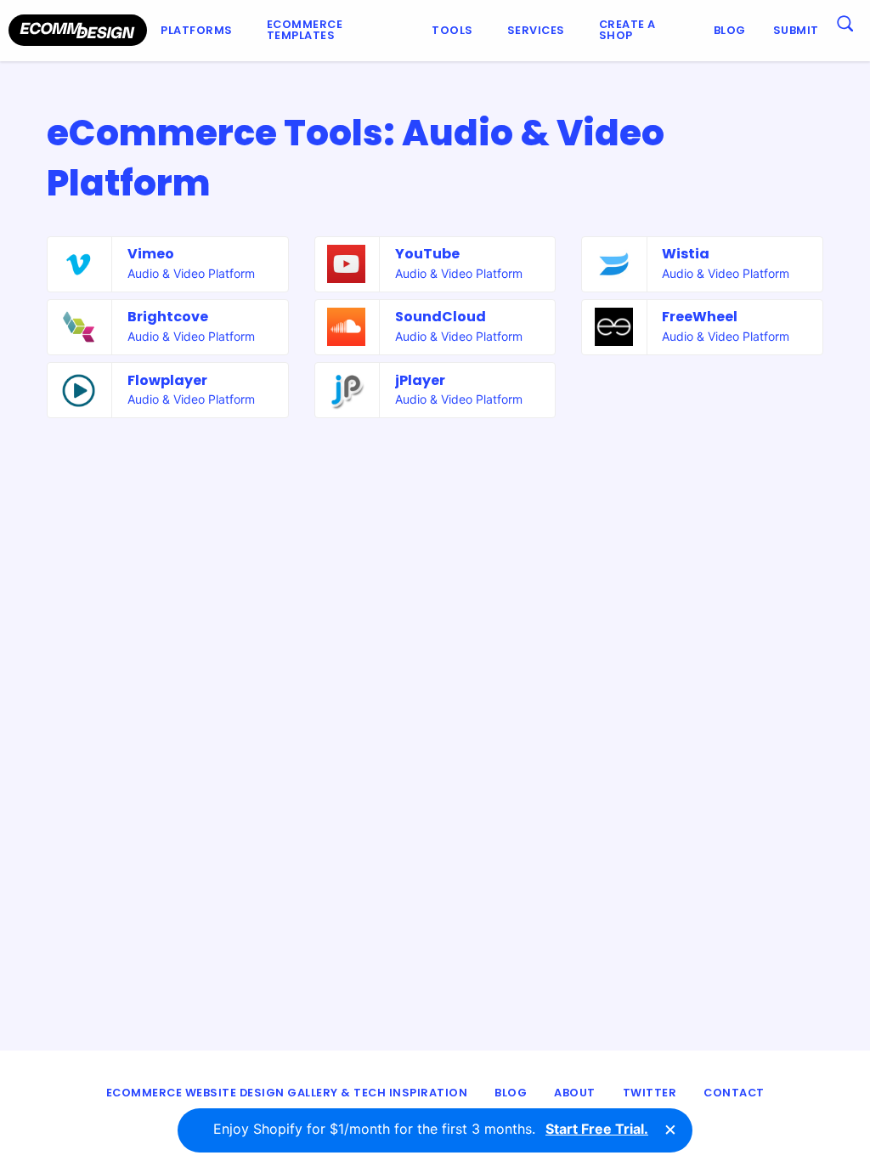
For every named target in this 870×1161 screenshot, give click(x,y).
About (575, 1092)
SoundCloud (440, 316)
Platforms (197, 30)
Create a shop (627, 29)
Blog (730, 30)
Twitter (650, 1092)
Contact (734, 1092)
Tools (452, 30)
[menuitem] (200, 30)
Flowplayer (167, 380)
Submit (796, 30)
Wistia (685, 253)
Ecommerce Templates (305, 29)
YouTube (427, 253)
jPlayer (420, 380)
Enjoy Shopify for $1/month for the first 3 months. (430, 1128)
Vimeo (150, 253)
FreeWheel (699, 316)
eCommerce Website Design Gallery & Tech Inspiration (287, 1092)
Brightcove (167, 316)
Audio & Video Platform (191, 273)
